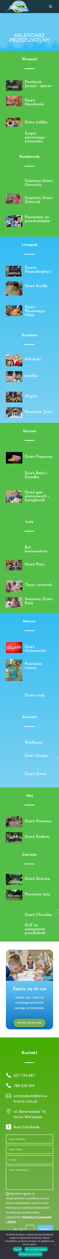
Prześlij (45, 1229)
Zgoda (17, 1249)
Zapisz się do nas (29, 1022)
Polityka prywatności (30, 1254)
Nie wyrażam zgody (36, 1249)
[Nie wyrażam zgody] (55, 1244)
